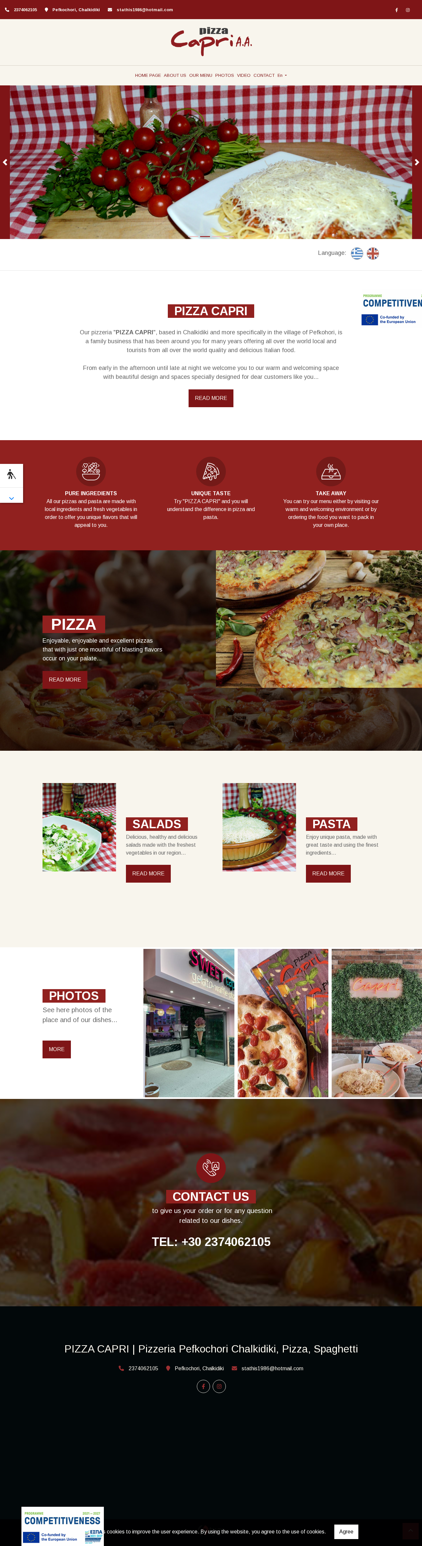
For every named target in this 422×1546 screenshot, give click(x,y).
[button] (5, 162)
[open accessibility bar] (11, 474)
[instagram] (408, 10)
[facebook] (396, 10)
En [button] (281, 75)
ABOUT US (175, 75)
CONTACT (264, 75)
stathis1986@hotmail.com (145, 9)
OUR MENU (200, 75)
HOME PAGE (148, 75)
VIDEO (244, 75)
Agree (346, 1531)
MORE (57, 1049)
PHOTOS (224, 75)
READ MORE (211, 398)
